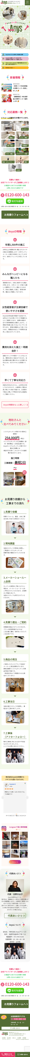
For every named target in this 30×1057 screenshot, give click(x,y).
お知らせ (14, 1038)
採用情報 (24, 1038)
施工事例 (9, 1038)
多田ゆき (11, 784)
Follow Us (15, 862)
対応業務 (4, 1038)
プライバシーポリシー (6, 1039)
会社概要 (19, 1038)
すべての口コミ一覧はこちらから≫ (16, 816)
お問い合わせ (16, 1028)
